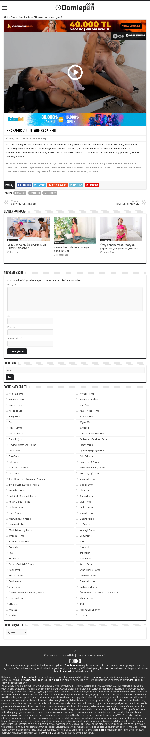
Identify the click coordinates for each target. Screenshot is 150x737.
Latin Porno (85, 501)
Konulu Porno (20, 167)
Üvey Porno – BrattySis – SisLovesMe (99, 592)
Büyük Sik (39, 163)
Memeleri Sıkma (74, 167)
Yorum (12, 285)
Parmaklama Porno (19, 541)
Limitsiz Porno (57, 167)
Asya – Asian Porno (90, 410)
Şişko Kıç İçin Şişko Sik (23, 202)
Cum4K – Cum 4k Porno (92, 433)
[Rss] (75, 651)
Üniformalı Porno (89, 587)
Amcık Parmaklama (89, 399)
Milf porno (55, 680)
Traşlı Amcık (41, 171)
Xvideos (13, 609)
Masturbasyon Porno (20, 518)
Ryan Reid (35, 193)
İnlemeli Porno (87, 479)
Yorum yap (41, 138)
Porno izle (66, 671)
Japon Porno (86, 484)
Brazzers (28, 163)
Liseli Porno (15, 513)
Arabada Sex (15, 410)
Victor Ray (50, 193)
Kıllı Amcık (85, 490)
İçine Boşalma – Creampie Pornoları (27, 479)
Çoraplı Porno (16, 433)
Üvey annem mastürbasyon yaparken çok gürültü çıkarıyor (119, 246)
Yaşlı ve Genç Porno (90, 609)
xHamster (14, 604)
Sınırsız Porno (27, 171)
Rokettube (122, 167)
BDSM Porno (86, 416)
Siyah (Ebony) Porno (90, 570)
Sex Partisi (14, 570)
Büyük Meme (15, 428)
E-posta (12, 327)
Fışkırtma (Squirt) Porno (92, 450)
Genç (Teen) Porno (89, 462)
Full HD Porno (87, 456)
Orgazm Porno (17, 535)
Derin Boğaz (51, 163)
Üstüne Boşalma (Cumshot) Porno (66, 171)
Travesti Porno (87, 581)
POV (113, 167)
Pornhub (94, 167)
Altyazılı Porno (87, 393)
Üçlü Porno (14, 587)
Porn (86, 167)
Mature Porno (87, 518)
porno (109, 668)
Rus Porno (14, 558)
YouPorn (96, 171)
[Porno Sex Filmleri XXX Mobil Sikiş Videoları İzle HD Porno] (75, 6)
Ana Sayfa (11, 17)
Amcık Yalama (26, 17)
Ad (9, 316)
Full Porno (129, 163)
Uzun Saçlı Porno (18, 598)
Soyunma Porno (88, 575)
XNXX (82, 604)
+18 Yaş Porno (16, 393)
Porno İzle (105, 167)
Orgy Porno (86, 535)
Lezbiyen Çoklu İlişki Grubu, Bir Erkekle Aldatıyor (27, 246)
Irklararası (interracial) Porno (24, 484)
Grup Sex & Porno (18, 467)
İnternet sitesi (15, 338)
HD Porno (14, 473)
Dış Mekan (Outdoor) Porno (94, 439)
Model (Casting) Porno (21, 530)
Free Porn (118, 163)
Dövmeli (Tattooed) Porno (72, 163)
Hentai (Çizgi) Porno (90, 473)
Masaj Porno (86, 513)
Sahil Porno (85, 558)
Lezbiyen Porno (17, 507)
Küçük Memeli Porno (38, 167)
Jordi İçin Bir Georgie (127, 202)
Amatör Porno (16, 399)
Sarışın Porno (86, 564)
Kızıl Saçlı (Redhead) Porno (23, 496)
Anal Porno (85, 405)
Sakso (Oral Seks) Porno (21, 564)
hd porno (25, 677)
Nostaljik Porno (87, 530)
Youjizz (87, 171)
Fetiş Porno (106, 163)
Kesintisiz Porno (17, 490)
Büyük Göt (85, 422)
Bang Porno (15, 416)
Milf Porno (85, 524)
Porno (75, 662)
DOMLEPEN (46, 732)
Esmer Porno (92, 163)
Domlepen (71, 665)
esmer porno (33, 680)
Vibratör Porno (87, 598)
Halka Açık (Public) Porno (92, 467)
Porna (102, 729)
